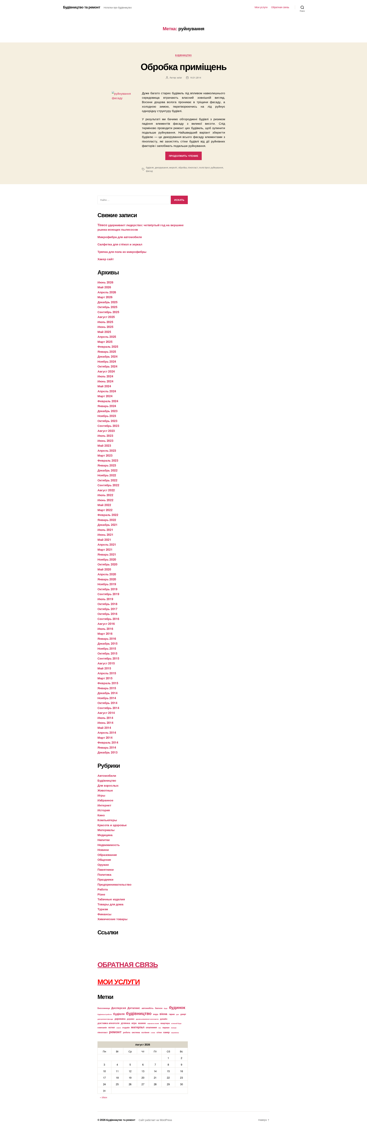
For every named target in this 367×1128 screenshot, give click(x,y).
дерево (130, 1018)
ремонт (115, 1031)
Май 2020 (104, 569)
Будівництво (183, 55)
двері (183, 1014)
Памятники (105, 869)
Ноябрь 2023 (106, 416)
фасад (149, 171)
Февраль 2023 (107, 460)
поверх (173, 1028)
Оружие (103, 864)
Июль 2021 (105, 529)
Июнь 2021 (105, 534)
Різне (101, 894)
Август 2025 (106, 317)
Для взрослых (108, 785)
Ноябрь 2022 (106, 475)
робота (126, 1032)
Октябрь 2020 (107, 564)
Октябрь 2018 (107, 604)
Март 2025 (105, 341)
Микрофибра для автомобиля (119, 237)
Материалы (106, 830)
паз (159, 1028)
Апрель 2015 (106, 673)
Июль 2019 (105, 599)
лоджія (125, 1027)
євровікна (175, 1032)
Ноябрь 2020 (106, 559)
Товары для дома (110, 904)
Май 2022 (104, 505)
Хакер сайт (105, 259)
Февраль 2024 (107, 401)
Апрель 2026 (106, 292)
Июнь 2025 (105, 326)
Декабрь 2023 (107, 411)
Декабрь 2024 (107, 356)
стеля (153, 1032)
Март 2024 (105, 396)
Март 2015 (105, 678)
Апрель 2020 (106, 574)
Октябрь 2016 (107, 613)
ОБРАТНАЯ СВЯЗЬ (127, 964)
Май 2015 (104, 668)
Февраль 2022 (107, 515)
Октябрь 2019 (107, 589)
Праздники (105, 879)
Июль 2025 (105, 322)
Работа (102, 889)
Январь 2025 (106, 351)
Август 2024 (106, 371)
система (136, 1032)
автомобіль (147, 1008)
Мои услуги (261, 7)
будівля (150, 167)
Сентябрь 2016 (108, 618)
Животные (105, 790)
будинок (177, 1007)
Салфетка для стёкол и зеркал (119, 244)
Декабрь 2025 (107, 302)
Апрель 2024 (106, 391)
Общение (104, 859)
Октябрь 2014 (107, 703)
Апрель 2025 (106, 336)
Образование (107, 854)
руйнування (217, 167)
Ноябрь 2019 (106, 584)
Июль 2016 (105, 628)
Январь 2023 (106, 465)
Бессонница (103, 1008)
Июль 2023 (105, 435)
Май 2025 (104, 331)
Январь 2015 (106, 688)
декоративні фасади (105, 1019)
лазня (118, 1028)
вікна (163, 1014)
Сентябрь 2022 (108, 485)
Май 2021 (104, 539)
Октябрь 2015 (107, 653)
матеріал (137, 1027)
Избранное (105, 800)
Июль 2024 (105, 376)
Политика (104, 874)
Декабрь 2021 (107, 524)
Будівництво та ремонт (81, 7)
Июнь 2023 (105, 440)
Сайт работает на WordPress (155, 1120)
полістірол (204, 167)
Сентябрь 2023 (108, 425)
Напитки (103, 840)
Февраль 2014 (107, 742)
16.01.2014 (195, 77)
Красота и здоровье (112, 825)
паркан (165, 1027)
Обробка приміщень (184, 66)
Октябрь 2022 (107, 480)
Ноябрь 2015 (106, 648)
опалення (151, 1027)
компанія (102, 1027)
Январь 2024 (106, 406)
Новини (103, 849)
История (103, 810)
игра (133, 1023)
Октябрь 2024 (107, 366)
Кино (101, 815)
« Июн (103, 1097)
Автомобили (106, 775)
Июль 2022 (105, 495)
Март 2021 (105, 549)
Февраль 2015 (107, 683)
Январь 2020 (106, 579)
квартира (165, 1023)
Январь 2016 (106, 638)
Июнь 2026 (105, 282)
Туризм (102, 909)
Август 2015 (106, 663)
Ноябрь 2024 (106, 361)
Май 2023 (104, 445)
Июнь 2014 (105, 722)
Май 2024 (104, 386)
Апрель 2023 (106, 450)
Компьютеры (107, 820)
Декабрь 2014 (107, 693)
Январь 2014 (106, 747)
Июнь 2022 (105, 500)
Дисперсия (118, 1008)
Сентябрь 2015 (108, 658)
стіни (159, 1032)
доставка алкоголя (108, 1023)
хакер (166, 1032)
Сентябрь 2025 (108, 312)
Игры (101, 795)
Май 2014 (104, 727)
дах (177, 1014)
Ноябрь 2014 (106, 698)
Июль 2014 (105, 717)
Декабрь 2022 (107, 470)
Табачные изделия (111, 899)
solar (179, 77)
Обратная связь (280, 7)
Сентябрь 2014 (108, 708)
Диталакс (133, 1008)
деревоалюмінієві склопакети (147, 1019)
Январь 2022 (106, 520)
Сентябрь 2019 (108, 594)
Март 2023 (105, 455)
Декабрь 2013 (107, 752)
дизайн (163, 1018)
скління (145, 1032)
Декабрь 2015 (107, 643)
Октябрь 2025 (107, 307)
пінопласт (193, 167)
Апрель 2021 (106, 544)
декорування (161, 167)
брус (165, 1008)
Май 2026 (104, 287)
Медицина (105, 835)
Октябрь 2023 (107, 421)
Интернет (104, 805)
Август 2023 (106, 430)
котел (111, 1027)
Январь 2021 (106, 554)
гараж (172, 1014)
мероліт (173, 167)
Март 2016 (105, 633)
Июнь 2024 (105, 381)
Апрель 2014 (106, 732)
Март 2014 (105, 737)
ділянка (125, 1023)
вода (155, 1014)
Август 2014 (106, 712)
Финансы (104, 914)
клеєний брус (176, 1023)
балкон (158, 1008)
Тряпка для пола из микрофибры (121, 251)
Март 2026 (105, 297)
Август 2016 (106, 623)
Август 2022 (106, 490)
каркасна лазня (153, 1023)
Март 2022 (105, 510)
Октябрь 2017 (107, 609)
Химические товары (112, 919)
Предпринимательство (114, 884)
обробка (182, 167)
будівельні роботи (104, 1014)
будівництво (139, 1013)
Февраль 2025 (107, 346)
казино (142, 1023)
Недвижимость (108, 845)
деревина (120, 1018)
